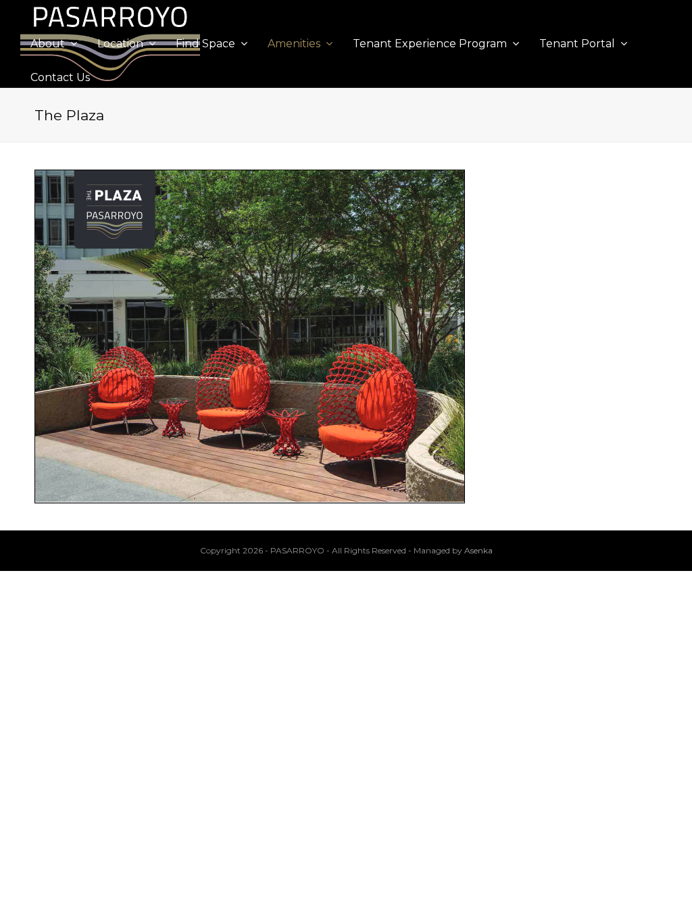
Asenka (478, 550)
